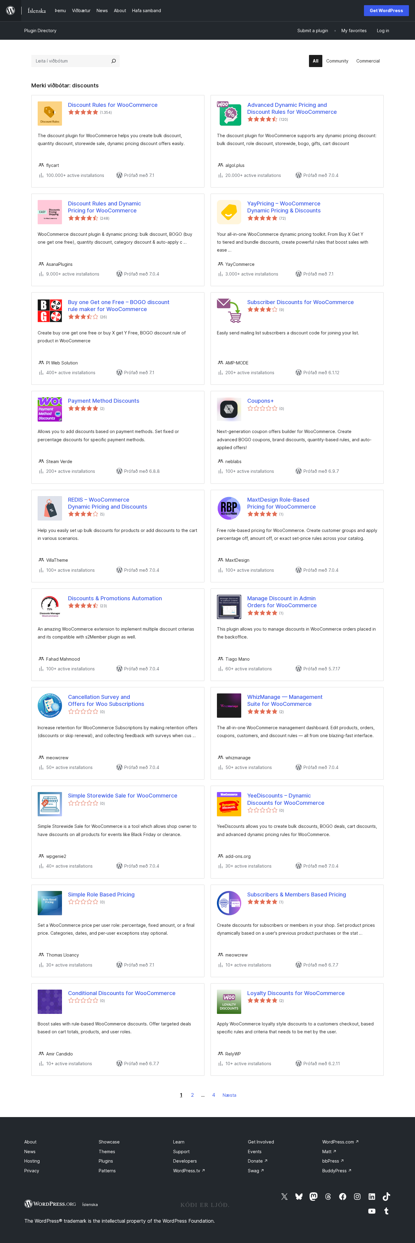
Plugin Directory (40, 30)
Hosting (32, 1160)
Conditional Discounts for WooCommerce (122, 993)
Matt (329, 1151)
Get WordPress (386, 10)
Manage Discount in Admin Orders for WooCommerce (282, 601)
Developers (185, 1160)
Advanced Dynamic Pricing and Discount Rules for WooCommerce (292, 108)
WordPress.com (340, 1141)
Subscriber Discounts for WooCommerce (300, 302)
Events (255, 1151)
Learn (178, 1141)
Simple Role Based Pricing (101, 894)
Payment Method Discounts (103, 401)
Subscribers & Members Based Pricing (296, 894)
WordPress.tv (189, 1170)
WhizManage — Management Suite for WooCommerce (285, 700)
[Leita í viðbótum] (114, 61)
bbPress (333, 1160)
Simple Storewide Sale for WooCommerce (122, 795)
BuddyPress (337, 1170)
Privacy (31, 1170)
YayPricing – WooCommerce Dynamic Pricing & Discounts (284, 207)
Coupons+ (260, 401)
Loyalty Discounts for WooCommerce (296, 993)
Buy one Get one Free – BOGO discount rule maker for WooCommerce (119, 305)
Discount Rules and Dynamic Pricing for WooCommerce (104, 207)
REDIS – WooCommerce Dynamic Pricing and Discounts (107, 503)
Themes (107, 1151)
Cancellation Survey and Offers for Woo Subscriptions (106, 700)
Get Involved (261, 1141)
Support (181, 1151)
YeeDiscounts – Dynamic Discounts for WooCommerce (285, 799)
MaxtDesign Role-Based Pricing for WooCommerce (281, 503)
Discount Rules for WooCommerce (113, 105)
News (30, 1151)
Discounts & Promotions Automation (115, 598)
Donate (258, 1160)
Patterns (107, 1170)
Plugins (106, 1160)
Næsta (229, 1095)
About (30, 1141)
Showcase (109, 1141)
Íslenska (90, 1204)
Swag (256, 1170)
